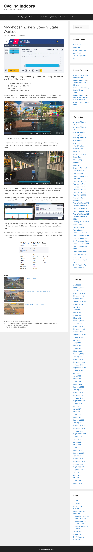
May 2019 (77, 478)
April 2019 (77, 481)
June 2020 (77, 442)
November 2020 (79, 428)
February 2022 (78, 387)
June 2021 (77, 409)
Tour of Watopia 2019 (81, 203)
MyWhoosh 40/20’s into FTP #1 (34, 304)
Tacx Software (78, 171)
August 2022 (78, 370)
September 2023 (79, 334)
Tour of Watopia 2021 (81, 208)
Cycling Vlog (77, 140)
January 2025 (78, 290)
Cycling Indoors (19, 6)
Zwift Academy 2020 (81, 236)
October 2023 (78, 332)
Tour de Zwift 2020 (80, 181)
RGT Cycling (77, 160)
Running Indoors (79, 165)
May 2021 (76, 412)
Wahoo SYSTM (78, 224)
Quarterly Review (79, 154)
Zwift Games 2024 (80, 254)
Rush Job (76, 48)
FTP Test (76, 143)
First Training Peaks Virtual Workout (81, 90)
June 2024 (77, 310)
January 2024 (78, 323)
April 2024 (77, 315)
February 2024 (78, 321)
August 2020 (78, 436)
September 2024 (79, 301)
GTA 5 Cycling (78, 146)
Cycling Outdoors (79, 138)
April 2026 (77, 285)
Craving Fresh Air (79, 50)
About (11, 17)
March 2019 (77, 483)
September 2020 (79, 434)
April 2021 (77, 414)
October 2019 (78, 464)
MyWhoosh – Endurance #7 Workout (17, 325)
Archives (75, 17)
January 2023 (78, 357)
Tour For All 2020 (79, 195)
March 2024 (77, 318)
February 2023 (78, 354)
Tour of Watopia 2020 (81, 206)
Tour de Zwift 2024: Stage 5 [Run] (16, 327)
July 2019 (76, 472)
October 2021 (78, 398)
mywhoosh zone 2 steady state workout (38, 323)
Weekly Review (78, 227)
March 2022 (77, 384)
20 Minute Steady (30, 278)
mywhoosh (9, 323)
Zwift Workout (78, 268)
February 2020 (78, 453)
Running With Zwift (80, 168)
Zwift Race (77, 257)
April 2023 (77, 348)
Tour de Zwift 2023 (80, 190)
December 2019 (79, 459)
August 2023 (78, 337)
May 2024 (77, 312)
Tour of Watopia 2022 (81, 211)
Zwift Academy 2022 (81, 241)
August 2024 (78, 304)
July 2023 (77, 340)
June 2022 (77, 376)
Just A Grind (77, 53)
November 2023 (79, 329)
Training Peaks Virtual (81, 222)
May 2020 (77, 445)
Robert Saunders (79, 80)
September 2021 (79, 401)
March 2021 (77, 417)
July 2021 (76, 406)
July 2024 (77, 307)
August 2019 (78, 470)
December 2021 (79, 392)
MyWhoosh (19, 321)
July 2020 (77, 439)
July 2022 (76, 373)
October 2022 (78, 365)
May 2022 (77, 379)
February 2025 (78, 288)
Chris (75, 75)
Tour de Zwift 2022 (80, 187)
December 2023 (79, 326)
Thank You (77, 531)
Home (4, 17)
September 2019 (79, 467)
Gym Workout (78, 149)
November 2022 (79, 362)
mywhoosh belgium (19, 323)
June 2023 (77, 343)
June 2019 (77, 475)
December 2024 (79, 293)
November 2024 (79, 296)
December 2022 (79, 359)
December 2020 (79, 425)
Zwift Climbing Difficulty (49, 17)
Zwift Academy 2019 (81, 233)
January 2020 (78, 456)
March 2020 (77, 450)
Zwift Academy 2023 (81, 244)
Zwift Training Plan (80, 265)
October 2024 (78, 299)
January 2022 (78, 390)
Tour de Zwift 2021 (80, 184)
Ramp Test (77, 157)
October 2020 (78, 431)
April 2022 (77, 381)
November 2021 (79, 395)
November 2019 (79, 461)
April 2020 (77, 448)
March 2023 (77, 351)
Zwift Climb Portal (80, 252)
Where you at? (78, 45)
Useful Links (64, 17)
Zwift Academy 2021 (80, 238)
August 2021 (78, 403)
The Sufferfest (78, 173)
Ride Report (27, 321)
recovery (54, 323)
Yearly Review (78, 230)
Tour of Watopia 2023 (81, 214)
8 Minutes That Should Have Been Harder (37, 291)
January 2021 (78, 423)
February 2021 (78, 420)
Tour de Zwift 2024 (80, 192)
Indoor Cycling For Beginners (26, 17)
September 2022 (79, 368)
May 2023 (77, 345)
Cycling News (78, 135)
